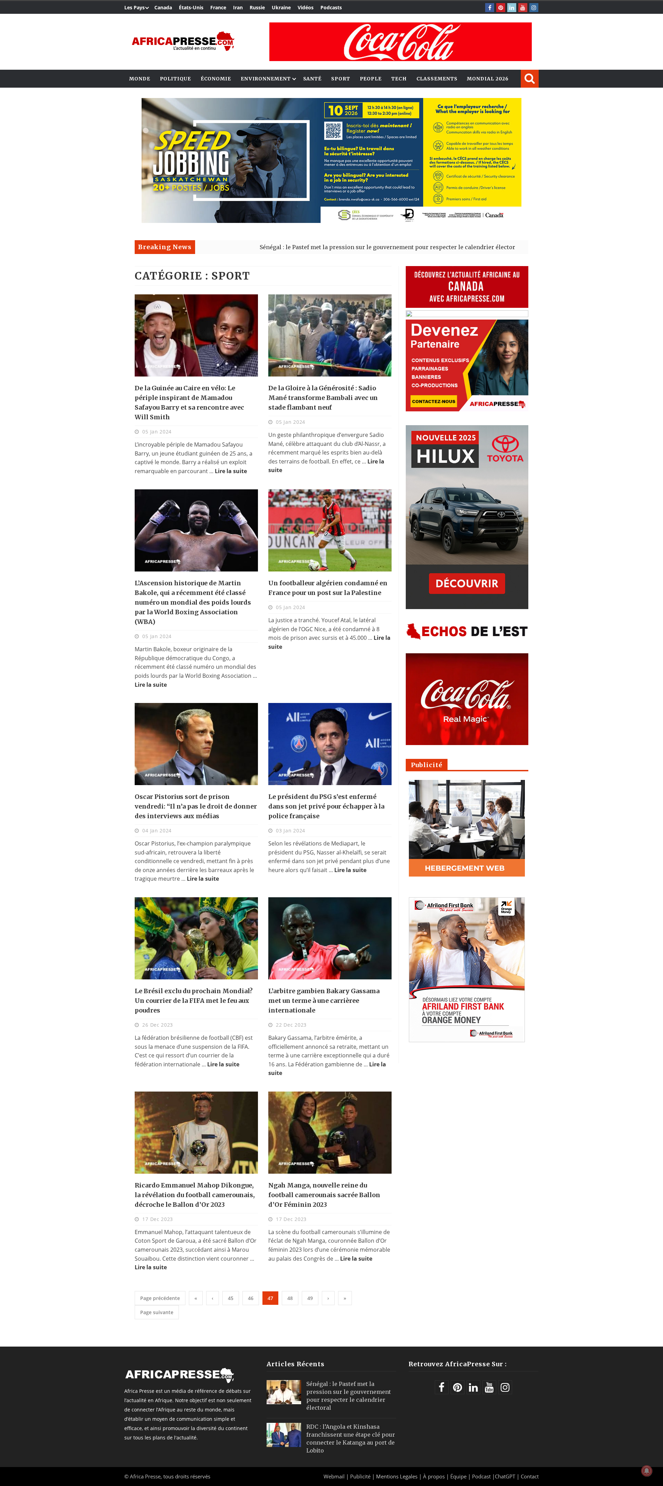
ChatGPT (505, 1476)
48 (290, 1298)
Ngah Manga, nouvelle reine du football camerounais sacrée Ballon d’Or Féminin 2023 (324, 1195)
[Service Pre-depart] (331, 221)
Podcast (481, 1476)
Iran (238, 7)
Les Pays (134, 7)
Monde (139, 79)
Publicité (361, 1476)
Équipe (459, 1476)
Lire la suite (231, 471)
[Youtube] (522, 7)
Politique (175, 79)
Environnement (266, 79)
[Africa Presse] (183, 41)
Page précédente (160, 1298)
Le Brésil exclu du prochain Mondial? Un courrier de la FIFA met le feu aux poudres (194, 1000)
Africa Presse (145, 1476)
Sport (340, 79)
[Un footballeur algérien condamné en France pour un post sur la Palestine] (330, 530)
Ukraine (281, 7)
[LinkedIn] (511, 7)
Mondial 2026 (488, 79)
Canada (163, 7)
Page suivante (156, 1312)
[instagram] (533, 7)
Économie (216, 79)
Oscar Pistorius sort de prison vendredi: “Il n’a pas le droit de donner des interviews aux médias (196, 806)
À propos (434, 1476)
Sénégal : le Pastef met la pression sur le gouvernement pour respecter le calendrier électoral (320, 247)
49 (310, 1298)
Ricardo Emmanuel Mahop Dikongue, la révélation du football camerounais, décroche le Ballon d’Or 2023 (195, 1195)
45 (230, 1298)
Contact (530, 1476)
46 (250, 1298)
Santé (312, 79)
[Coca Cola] (400, 41)
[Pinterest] (500, 7)
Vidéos (306, 7)
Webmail (334, 1476)
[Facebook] (489, 7)
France (218, 7)
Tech (399, 79)
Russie (257, 7)
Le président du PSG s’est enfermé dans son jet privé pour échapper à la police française (326, 806)
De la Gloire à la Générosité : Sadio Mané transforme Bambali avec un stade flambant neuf (323, 397)
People (371, 79)
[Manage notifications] (646, 1470)
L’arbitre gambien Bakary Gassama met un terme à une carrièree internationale (323, 1000)
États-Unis (191, 7)
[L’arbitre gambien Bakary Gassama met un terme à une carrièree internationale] (330, 938)
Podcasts (331, 7)
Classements (437, 79)
